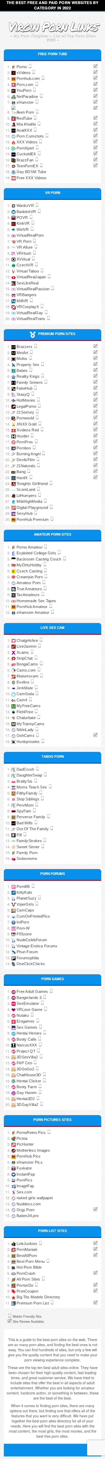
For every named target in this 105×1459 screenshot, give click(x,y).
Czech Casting (30, 571)
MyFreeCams (29, 706)
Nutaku (23, 1015)
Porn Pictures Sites (52, 1119)
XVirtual (24, 259)
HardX (23, 478)
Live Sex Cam (52, 627)
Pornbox (24, 448)
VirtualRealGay (30, 313)
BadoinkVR (27, 211)
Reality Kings (29, 376)
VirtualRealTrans (31, 318)
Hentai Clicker (29, 1081)
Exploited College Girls (37, 553)
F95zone (24, 934)
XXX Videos (27, 142)
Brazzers (25, 346)
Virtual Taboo (28, 271)
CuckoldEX (27, 154)
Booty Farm (27, 1087)
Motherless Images (33, 1150)
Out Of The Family (33, 829)
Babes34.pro (27, 1215)
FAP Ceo (25, 1063)
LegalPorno (27, 406)
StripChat (25, 658)
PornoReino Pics (32, 1132)
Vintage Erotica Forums (37, 946)
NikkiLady (26, 729)
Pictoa (22, 1138)
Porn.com (26, 84)
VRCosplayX (28, 307)
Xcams (23, 652)
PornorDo (25, 1285)
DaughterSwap (30, 775)
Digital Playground (33, 507)
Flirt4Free (25, 712)
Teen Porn (26, 112)
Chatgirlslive (28, 640)
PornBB (24, 886)
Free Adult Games (33, 991)
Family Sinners (30, 382)
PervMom (26, 805)
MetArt (23, 353)
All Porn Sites (29, 1279)
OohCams (26, 735)
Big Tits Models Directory (38, 1297)
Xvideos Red (28, 430)
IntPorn (23, 922)
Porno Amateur (30, 547)
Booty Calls (27, 1039)
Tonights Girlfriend (33, 483)
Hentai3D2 (26, 1099)
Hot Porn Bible (29, 1267)
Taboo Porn (53, 756)
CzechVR (25, 265)
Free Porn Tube (52, 53)
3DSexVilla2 (28, 1057)
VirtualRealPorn (30, 235)
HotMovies (26, 400)
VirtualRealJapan (32, 277)
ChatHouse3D (29, 1075)
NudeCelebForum (32, 940)
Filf (20, 835)
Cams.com (27, 670)
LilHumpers (27, 495)
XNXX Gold (27, 424)
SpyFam (24, 811)
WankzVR (26, 205)
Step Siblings (28, 799)
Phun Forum (27, 952)
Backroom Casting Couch (39, 559)
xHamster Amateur (33, 612)
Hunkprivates (29, 741)
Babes (23, 370)
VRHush (24, 253)
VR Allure (25, 247)
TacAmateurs (29, 594)
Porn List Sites (52, 1230)
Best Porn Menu (31, 1261)
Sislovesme (27, 858)
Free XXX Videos (32, 178)
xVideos (24, 72)
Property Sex (29, 364)
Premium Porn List (33, 1303)
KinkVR (24, 223)
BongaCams (28, 664)
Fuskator (24, 1168)
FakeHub (25, 388)
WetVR (23, 229)
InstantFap (26, 1174)
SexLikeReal (27, 283)
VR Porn (52, 192)
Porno (22, 67)
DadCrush (26, 769)
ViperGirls (26, 904)
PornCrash (26, 1273)
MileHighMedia (30, 501)
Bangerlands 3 (30, 997)
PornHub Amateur (33, 606)
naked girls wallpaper (35, 1198)
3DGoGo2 (26, 1069)
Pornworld (26, 418)
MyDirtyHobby (30, 565)
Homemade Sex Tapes (36, 601)
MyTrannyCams (31, 724)
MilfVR (23, 301)
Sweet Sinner (29, 847)
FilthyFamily (28, 793)
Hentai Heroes (30, 1033)
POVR (23, 217)
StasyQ (24, 394)
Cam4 (22, 700)
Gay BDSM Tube (31, 172)
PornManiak (27, 1249)
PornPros (25, 442)
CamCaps (25, 910)
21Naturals (26, 466)
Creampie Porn (30, 577)
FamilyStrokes (30, 841)
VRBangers (27, 295)
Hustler (23, 436)
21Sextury (26, 412)
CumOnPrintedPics (33, 916)
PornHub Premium (33, 519)
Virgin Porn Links (52, 26)
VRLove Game (30, 1009)
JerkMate (25, 688)
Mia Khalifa (27, 124)
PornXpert (26, 148)
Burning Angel (29, 454)
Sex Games (27, 1027)
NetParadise (28, 96)
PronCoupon (27, 1291)
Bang (22, 471)
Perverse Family (31, 817)
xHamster (26, 102)
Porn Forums (52, 873)
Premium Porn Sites (56, 333)
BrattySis (25, 781)
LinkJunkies (27, 1243)
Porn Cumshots (31, 136)
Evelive (23, 682)
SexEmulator (28, 1003)
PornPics (24, 1180)
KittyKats (24, 892)
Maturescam (28, 676)
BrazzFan (26, 160)
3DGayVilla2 (28, 1104)
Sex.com (24, 1192)
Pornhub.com (29, 78)
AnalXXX (25, 130)
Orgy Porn (26, 1210)
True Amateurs (30, 589)
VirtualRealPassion (34, 289)
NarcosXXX (27, 1045)
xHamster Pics (30, 1162)
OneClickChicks (31, 964)
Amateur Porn (29, 583)
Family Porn (27, 852)
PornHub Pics (29, 1156)
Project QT (26, 1051)
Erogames (26, 1021)
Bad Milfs (25, 823)
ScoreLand (26, 489)
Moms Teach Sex (32, 787)
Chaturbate (27, 718)
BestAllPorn (27, 1255)
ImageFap (25, 1186)
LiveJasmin (27, 646)
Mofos (23, 358)
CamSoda (26, 694)
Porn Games (52, 978)
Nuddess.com (29, 1204)
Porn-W (23, 928)
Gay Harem (27, 1092)
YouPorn (24, 90)
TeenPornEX (28, 166)
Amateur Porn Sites (52, 534)
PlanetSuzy (27, 898)
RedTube (25, 118)
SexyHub (25, 513)
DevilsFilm (26, 460)
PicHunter (25, 1144)
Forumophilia (28, 958)
